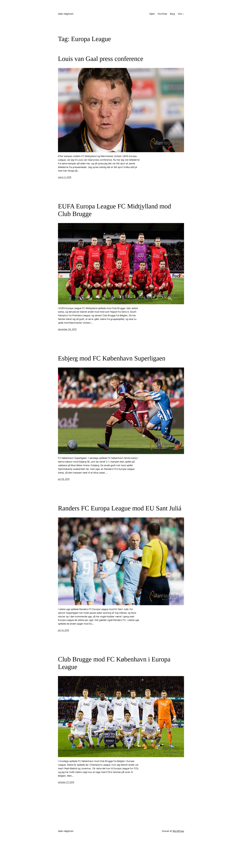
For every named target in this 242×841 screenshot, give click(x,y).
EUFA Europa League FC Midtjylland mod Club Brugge (114, 210)
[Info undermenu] (183, 14)
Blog (172, 14)
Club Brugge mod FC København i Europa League (114, 663)
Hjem (152, 14)
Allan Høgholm (65, 14)
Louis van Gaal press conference (100, 58)
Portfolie (162, 14)
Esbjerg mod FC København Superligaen (111, 358)
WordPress (178, 831)
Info (180, 14)
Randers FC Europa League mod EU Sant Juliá (119, 508)
